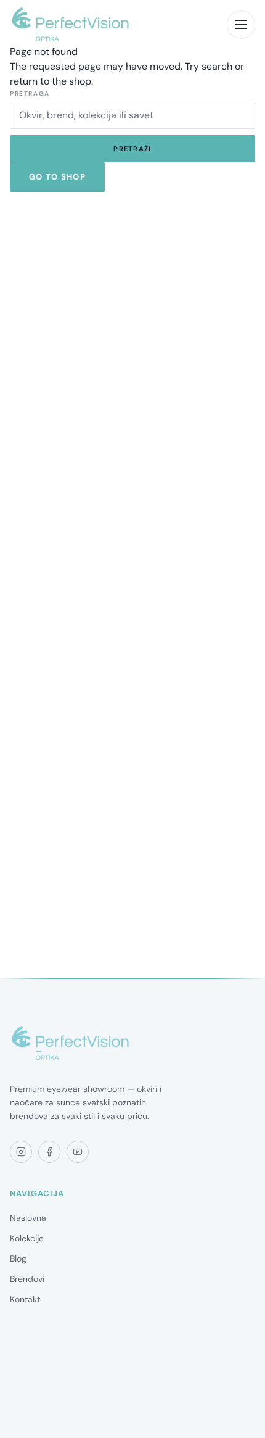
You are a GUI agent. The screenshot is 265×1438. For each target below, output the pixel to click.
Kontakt (25, 1299)
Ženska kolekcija (41, 1382)
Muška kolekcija (40, 1402)
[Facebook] (49, 1152)
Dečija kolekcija (40, 1423)
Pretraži (132, 148)
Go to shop (57, 176)
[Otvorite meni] (241, 24)
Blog (18, 1258)
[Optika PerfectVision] (70, 1043)
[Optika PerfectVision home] (70, 24)
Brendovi (27, 1278)
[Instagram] (21, 1152)
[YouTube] (78, 1152)
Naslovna (28, 1217)
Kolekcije (27, 1238)
